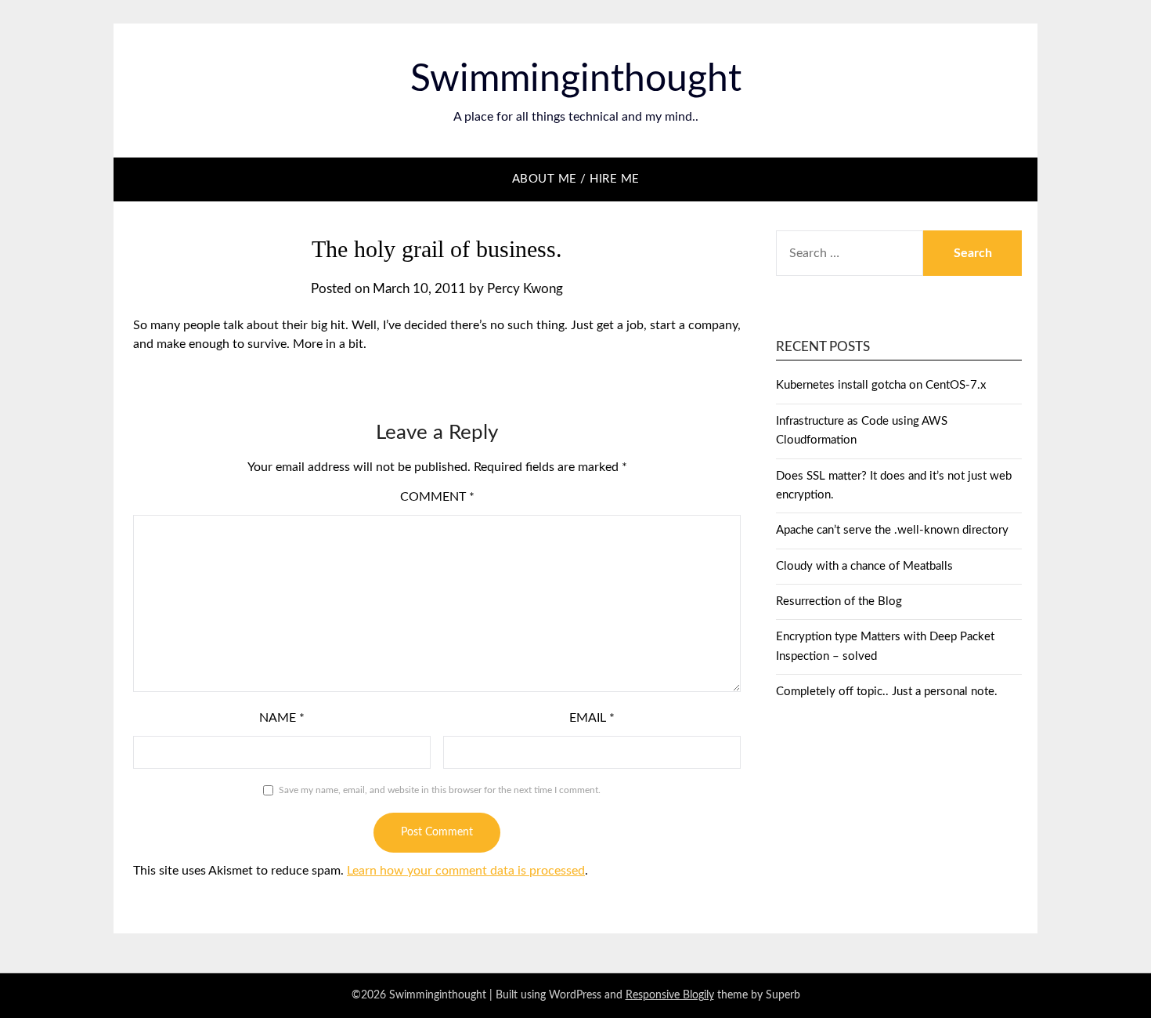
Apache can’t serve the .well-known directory (892, 530)
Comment (437, 497)
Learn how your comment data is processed (466, 870)
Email (592, 718)
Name (282, 718)
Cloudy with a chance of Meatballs (864, 566)
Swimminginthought (575, 79)
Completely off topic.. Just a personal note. (887, 691)
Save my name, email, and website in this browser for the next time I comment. (440, 790)
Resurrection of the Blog (839, 601)
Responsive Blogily (670, 995)
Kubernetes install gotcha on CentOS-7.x (881, 385)
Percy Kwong (525, 288)
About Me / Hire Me (576, 179)
